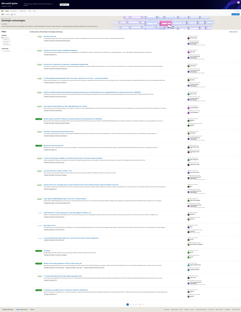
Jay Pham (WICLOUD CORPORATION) (194, 43)
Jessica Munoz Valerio (194, 164)
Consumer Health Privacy (201, 309)
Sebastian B (192, 214)
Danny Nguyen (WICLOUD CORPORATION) (195, 191)
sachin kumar (193, 65)
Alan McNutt (192, 133)
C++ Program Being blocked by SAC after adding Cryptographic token (63, 276)
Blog (181, 309)
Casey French (193, 277)
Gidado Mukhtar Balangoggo (196, 244)
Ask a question (235, 14)
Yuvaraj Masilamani (194, 107)
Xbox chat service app (50, 36)
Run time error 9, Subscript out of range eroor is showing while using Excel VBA (66, 64)
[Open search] (235, 11)
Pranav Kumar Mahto (194, 172)
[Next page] (143, 304)
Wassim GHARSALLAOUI (195, 264)
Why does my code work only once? (53, 145)
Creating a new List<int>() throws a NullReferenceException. (61, 50)
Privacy (191, 309)
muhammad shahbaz (194, 269)
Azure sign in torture (49, 225)
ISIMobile (192, 120)
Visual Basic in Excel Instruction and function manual (59, 131)
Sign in (238, 10)
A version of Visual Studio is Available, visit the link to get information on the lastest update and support (73, 158)
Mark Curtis (192, 51)
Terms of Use (211, 309)
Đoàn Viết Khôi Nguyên (195, 200)
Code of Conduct (219, 309)
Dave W (191, 252)
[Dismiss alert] (238, 3)
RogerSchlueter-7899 (194, 147)
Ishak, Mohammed (194, 159)
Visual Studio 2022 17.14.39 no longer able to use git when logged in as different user (67, 212)
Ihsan (191, 226)
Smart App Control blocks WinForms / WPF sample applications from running (65, 106)
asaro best (192, 219)
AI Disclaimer (167, 309)
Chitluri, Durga (193, 93)
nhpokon (192, 291)
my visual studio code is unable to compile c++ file (58, 171)
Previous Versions (174, 309)
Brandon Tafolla (193, 37)
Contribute (186, 309)
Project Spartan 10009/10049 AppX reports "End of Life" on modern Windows (65, 198)
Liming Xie (192, 79)
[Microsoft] (2, 11)
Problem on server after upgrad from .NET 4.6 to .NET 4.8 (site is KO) (63, 263)
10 (139, 304)
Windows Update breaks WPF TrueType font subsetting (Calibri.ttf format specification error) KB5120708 (73, 119)
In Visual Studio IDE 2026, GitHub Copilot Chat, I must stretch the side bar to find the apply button (71, 238)
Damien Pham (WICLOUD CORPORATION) (195, 177)
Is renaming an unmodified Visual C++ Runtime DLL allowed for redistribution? (66, 290)
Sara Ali (191, 239)
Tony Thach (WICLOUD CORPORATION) (195, 57)
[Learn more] (10, 41)
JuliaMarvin (192, 231)
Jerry (191, 186)
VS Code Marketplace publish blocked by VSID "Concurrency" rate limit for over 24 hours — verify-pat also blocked (76, 78)
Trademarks (227, 309)
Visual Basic (47, 250)
